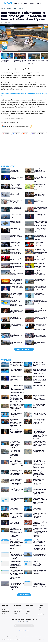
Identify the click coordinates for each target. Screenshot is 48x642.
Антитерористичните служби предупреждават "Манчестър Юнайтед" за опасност (16, 265)
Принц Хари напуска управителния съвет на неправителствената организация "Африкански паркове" (16, 187)
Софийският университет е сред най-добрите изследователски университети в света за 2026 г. (39, 491)
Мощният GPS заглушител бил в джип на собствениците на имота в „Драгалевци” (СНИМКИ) (16, 532)
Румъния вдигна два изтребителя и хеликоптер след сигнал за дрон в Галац (16, 272)
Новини (16, 3)
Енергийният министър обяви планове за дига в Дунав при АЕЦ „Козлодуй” (15, 444)
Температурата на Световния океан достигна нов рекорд (15, 170)
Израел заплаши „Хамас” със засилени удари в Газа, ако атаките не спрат (16, 325)
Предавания (28, 609)
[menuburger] (2, 3)
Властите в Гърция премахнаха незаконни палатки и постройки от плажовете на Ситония (16, 251)
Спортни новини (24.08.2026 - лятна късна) (39, 364)
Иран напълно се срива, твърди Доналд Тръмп (39, 215)
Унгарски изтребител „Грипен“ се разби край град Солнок (15, 222)
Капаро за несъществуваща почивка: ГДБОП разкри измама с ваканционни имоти (39, 473)
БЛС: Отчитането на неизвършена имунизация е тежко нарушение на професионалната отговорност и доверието (16, 574)
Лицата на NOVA (18, 609)
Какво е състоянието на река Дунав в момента (40, 572)
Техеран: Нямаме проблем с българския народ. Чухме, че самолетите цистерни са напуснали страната (40, 223)
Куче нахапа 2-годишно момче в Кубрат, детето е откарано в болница (39, 584)
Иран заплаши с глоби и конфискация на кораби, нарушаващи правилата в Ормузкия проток (40, 251)
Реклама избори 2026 (9, 634)
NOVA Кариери (41, 612)
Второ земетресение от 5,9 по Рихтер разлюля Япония (40, 342)
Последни (4, 607)
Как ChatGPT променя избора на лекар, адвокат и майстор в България (17, 515)
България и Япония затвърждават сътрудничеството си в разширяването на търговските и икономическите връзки (16, 544)
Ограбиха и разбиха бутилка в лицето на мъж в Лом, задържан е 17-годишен (39, 443)
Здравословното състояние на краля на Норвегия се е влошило (15, 318)
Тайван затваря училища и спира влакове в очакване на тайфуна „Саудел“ (40, 288)
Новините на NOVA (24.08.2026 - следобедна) (39, 508)
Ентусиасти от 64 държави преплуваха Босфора (39, 294)
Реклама (3, 634)
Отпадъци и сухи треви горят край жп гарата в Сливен (17, 489)
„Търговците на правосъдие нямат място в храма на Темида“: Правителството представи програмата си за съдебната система (39, 544)
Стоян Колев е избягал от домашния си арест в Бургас (17, 431)
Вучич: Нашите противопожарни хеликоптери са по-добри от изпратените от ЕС (40, 202)
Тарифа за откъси (27, 634)
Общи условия (43, 634)
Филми (27, 613)
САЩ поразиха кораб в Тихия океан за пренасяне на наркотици (16, 216)
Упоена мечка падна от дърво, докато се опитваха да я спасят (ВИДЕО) (39, 170)
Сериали (28, 611)
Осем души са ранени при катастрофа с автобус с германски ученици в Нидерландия (40, 237)
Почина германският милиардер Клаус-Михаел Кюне (16, 230)
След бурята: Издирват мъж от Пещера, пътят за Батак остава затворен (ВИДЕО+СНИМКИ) (39, 464)
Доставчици (33, 634)
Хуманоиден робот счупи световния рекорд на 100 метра (16, 335)
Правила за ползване (21, 636)
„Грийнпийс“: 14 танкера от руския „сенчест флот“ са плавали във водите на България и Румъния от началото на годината (40, 434)
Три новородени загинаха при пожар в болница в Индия (40, 230)
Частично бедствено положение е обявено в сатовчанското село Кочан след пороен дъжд (17, 407)
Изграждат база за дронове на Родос (14, 193)
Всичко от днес (5, 609)
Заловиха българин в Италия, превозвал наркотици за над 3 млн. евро (16, 244)
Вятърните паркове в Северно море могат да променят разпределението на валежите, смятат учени (40, 311)
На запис (31, 3)
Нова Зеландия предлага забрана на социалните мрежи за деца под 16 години (16, 295)
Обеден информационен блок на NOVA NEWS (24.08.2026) (39, 563)
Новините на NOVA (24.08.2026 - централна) (16, 414)
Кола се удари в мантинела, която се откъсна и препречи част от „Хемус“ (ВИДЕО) (40, 501)
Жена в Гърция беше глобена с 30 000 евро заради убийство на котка (39, 194)
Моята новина (5, 611)
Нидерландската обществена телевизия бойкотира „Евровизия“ (16, 258)
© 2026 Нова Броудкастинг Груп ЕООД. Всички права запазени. (11, 639)
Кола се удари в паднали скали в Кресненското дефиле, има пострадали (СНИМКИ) (15, 453)
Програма (24, 3)
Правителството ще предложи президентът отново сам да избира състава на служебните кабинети (40, 532)
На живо (38, 3)
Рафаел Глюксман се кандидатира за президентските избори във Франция (40, 265)
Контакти (38, 634)
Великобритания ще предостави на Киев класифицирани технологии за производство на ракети (16, 303)
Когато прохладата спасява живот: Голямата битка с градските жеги (40, 302)
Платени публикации (38, 636)
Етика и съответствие (30, 636)
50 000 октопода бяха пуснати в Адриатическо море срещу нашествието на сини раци (40, 178)
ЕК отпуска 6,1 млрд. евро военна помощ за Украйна (16, 287)
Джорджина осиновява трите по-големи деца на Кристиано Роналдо (40, 258)
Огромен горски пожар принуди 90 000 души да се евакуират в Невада (40, 280)
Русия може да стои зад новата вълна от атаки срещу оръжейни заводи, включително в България (16, 281)
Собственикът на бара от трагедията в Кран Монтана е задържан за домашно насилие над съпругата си (40, 273)
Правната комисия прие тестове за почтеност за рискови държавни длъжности (16, 564)
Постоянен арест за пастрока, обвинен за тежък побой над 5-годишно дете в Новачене (17, 555)
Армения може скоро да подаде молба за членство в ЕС (16, 201)
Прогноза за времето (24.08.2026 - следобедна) (17, 500)
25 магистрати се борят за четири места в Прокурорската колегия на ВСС (16, 482)
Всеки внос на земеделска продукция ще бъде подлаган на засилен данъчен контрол (16, 398)
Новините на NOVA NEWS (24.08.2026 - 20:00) (39, 406)
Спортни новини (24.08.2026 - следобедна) (15, 508)
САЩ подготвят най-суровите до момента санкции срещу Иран (39, 244)
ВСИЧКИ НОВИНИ (24, 595)
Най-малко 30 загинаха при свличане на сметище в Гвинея (40, 318)
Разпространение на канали (18, 634)
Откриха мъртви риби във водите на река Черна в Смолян (39, 451)
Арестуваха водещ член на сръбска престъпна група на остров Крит (16, 208)
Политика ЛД (14, 636)
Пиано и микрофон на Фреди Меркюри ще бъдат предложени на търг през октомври (16, 310)
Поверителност (8, 636)
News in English (41, 614)
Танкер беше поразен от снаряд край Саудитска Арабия (16, 236)
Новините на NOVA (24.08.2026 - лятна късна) (16, 371)
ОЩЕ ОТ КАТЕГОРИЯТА (24, 349)
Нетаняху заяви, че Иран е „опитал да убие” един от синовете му (16, 177)
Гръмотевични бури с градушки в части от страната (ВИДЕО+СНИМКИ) (40, 523)
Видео (3, 613)
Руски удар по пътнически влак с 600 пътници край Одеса (16, 342)
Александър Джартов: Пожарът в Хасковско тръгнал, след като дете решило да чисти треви (17, 423)
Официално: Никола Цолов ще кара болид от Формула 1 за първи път (39, 421)
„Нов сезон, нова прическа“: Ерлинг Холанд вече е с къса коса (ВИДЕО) (40, 335)
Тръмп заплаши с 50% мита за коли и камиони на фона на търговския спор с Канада (40, 209)
